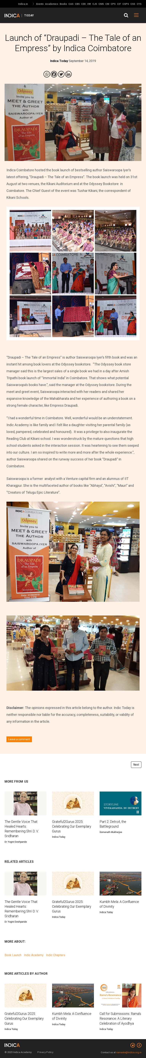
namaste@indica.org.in (128, 1052)
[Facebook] (54, 74)
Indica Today (58, 837)
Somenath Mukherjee (111, 832)
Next (136, 764)
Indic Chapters (55, 955)
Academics (51, 3)
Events (40, 3)
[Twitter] (61, 74)
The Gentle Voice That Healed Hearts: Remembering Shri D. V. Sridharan (21, 829)
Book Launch (13, 955)
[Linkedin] (68, 74)
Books (63, 3)
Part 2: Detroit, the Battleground (113, 824)
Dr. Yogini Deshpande (16, 842)
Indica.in (23, 3)
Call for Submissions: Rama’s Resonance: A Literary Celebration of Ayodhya (120, 1018)
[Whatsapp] (47, 74)
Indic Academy (34, 955)
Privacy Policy (45, 1052)
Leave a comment (19, 739)
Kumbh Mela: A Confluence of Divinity (119, 904)
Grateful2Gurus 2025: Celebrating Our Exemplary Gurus (71, 826)
